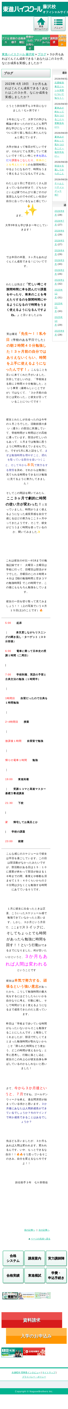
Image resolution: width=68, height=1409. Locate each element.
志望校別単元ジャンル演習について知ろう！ (59, 90)
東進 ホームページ (41, 27)
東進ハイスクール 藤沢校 (18, 54)
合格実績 (13, 1275)
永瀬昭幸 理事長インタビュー (26, 1372)
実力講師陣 (56, 1258)
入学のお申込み (36, 1335)
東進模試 (34, 1275)
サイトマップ (48, 1372)
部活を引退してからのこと (59, 170)
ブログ (38, 40)
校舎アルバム (46, 40)
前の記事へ (29, 1230)
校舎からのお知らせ (30, 42)
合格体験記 (22, 40)
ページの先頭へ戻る (40, 1239)
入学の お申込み (62, 40)
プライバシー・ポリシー (34, 1377)
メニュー (58, 27)
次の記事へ (44, 1230)
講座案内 (34, 1258)
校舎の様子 (14, 40)
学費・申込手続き (56, 1275)
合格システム (13, 1258)
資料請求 (54, 40)
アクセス (6, 40)
